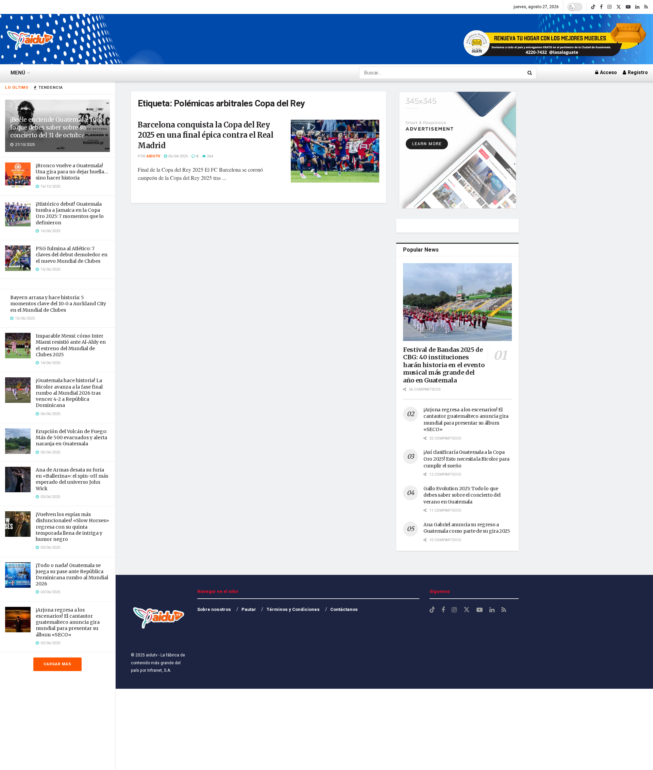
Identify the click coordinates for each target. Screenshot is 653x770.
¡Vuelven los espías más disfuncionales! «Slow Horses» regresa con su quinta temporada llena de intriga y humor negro (72, 526)
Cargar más (57, 664)
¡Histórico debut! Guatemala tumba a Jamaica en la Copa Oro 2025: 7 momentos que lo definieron (70, 213)
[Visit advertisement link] (556, 39)
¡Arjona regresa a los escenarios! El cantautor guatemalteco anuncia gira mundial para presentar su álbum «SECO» (68, 622)
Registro (637, 72)
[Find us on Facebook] (601, 7)
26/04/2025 (177, 156)
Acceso (608, 72)
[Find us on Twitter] (618, 7)
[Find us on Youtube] (628, 7)
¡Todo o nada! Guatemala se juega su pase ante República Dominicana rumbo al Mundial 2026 (72, 574)
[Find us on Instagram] (609, 7)
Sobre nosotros (214, 609)
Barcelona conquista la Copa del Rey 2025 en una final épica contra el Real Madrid (205, 135)
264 (209, 156)
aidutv (153, 156)
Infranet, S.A (158, 670)
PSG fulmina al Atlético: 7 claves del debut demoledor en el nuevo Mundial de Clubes (71, 254)
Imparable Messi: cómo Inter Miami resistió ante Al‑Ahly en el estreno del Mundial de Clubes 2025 (71, 345)
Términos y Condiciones (293, 609)
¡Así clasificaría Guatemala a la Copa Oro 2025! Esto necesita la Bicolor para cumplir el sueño (466, 458)
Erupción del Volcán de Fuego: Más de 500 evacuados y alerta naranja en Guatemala (71, 437)
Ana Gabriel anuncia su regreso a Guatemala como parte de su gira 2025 (466, 527)
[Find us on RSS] (646, 7)
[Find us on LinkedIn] (637, 7)
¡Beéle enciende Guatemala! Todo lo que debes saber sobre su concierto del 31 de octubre (56, 127)
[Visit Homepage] (30, 39)
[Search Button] (530, 73)
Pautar (248, 609)
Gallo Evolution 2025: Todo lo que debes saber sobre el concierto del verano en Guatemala (461, 495)
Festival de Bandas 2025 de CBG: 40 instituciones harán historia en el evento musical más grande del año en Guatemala (443, 365)
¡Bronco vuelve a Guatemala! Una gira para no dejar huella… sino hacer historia (72, 171)
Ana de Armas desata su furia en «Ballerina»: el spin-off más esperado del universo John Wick (72, 479)
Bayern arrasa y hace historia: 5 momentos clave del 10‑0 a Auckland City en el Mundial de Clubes (58, 303)
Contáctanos (344, 609)
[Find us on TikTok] (593, 7)
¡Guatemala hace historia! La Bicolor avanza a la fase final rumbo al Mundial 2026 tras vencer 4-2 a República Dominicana (69, 392)
